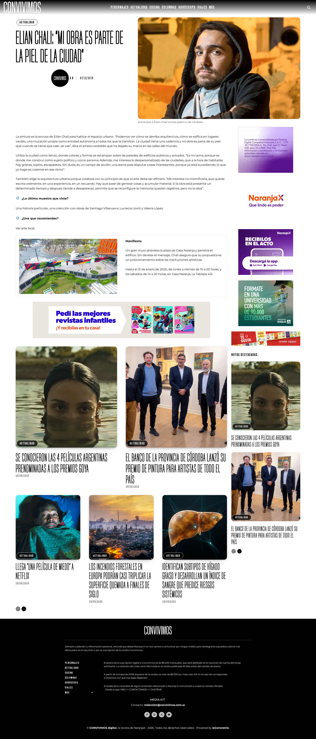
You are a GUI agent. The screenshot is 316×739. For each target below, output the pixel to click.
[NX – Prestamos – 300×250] (265, 277)
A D (72, 78)
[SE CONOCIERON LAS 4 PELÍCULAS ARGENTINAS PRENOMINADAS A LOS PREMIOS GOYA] (66, 397)
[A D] (60, 78)
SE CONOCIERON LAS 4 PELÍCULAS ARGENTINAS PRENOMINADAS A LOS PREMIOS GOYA (62, 462)
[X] (161, 714)
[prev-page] (18, 608)
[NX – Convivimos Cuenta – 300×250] (265, 175)
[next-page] (24, 608)
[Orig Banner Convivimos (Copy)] (265, 348)
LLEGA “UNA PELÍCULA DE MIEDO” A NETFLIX (45, 571)
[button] (308, 7)
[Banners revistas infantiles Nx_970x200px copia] (121, 341)
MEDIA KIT (158, 699)
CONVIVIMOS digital (102, 727)
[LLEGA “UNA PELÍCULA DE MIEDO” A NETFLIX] (48, 527)
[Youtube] (169, 714)
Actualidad (27, 22)
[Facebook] (147, 714)
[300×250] (265, 226)
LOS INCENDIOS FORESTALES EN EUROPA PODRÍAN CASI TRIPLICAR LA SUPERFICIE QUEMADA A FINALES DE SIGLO (120, 580)
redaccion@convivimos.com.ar (164, 705)
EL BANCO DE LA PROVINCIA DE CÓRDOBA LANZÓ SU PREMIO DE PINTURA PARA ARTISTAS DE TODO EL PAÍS (176, 468)
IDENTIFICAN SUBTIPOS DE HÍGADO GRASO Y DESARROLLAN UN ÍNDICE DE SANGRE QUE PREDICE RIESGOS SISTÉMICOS (194, 580)
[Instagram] (154, 714)
